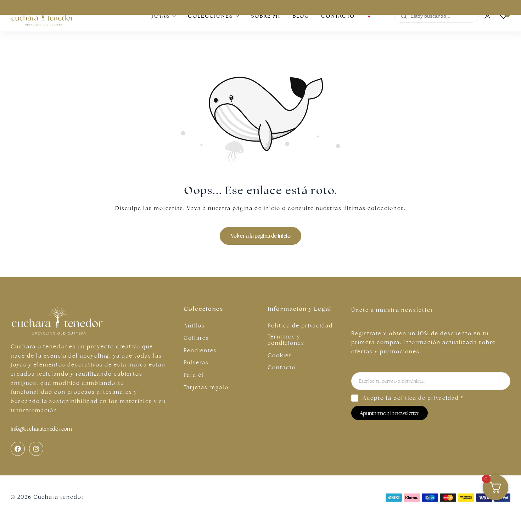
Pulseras (196, 362)
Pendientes (200, 350)
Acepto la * (413, 398)
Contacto (338, 15)
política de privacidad (426, 398)
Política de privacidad (300, 325)
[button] (503, 16)
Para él (194, 375)
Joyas (161, 15)
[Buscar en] (403, 16)
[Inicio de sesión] (487, 16)
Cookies (280, 355)
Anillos (194, 325)
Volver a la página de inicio (261, 235)
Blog (300, 15)
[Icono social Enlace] (18, 449)
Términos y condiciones (286, 339)
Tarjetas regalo (206, 387)
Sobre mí (265, 15)
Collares (196, 338)
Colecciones (210, 15)
